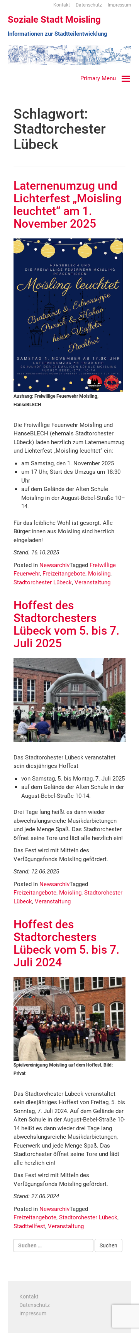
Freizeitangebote (63, 573)
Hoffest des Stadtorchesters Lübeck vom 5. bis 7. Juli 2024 (66, 943)
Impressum (119, 5)
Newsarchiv (54, 565)
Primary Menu (98, 78)
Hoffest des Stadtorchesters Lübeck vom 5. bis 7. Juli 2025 (66, 624)
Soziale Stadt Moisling (54, 19)
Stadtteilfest (29, 1226)
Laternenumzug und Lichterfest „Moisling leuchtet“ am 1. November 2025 (68, 204)
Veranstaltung (92, 582)
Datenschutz (89, 5)
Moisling (99, 573)
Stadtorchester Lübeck (43, 582)
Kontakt (61, 5)
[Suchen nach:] (53, 1245)
